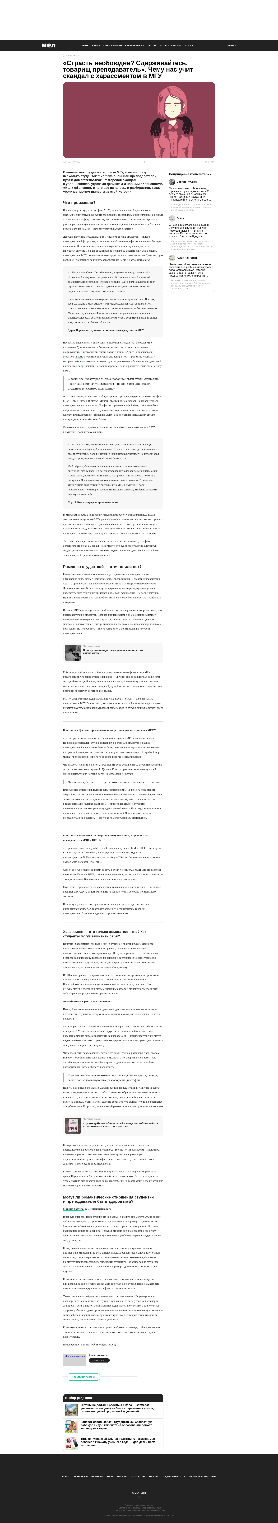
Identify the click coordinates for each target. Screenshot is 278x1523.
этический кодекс (104, 610)
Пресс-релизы (117, 1476)
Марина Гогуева (73, 1208)
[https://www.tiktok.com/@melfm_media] (139, 1464)
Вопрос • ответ (171, 45)
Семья (84, 45)
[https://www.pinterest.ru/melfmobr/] (148, 1464)
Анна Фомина (72, 1001)
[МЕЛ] (49, 45)
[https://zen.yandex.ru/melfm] (121, 1464)
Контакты (81, 1476)
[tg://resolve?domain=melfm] (112, 1464)
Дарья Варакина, (79, 330)
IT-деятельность (174, 1476)
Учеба (96, 45)
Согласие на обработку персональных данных (140, 1508)
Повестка (71, 55)
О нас (66, 1476)
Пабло (153, 1476)
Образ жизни (112, 45)
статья (113, 347)
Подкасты (138, 1476)
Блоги (189, 45)
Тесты (152, 45)
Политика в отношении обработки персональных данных (140, 1510)
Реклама (97, 1476)
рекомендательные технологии (159, 1515)
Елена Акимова (99, 1355)
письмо (79, 356)
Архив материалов (202, 1476)
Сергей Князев (77, 502)
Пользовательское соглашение (139, 1505)
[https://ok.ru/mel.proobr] (157, 1464)
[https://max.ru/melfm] (166, 1464)
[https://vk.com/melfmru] (130, 1464)
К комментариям (83, 1377)
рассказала (102, 224)
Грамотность (134, 45)
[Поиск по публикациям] (221, 45)
